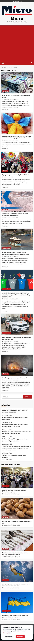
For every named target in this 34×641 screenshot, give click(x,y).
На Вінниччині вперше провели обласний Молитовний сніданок (14, 411)
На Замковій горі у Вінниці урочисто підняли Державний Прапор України (15, 440)
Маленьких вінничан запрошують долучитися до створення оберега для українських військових (16, 137)
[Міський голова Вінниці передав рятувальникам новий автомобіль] (17, 324)
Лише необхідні (8, 636)
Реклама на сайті (17, 1)
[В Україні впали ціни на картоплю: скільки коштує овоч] (17, 508)
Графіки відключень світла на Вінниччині (14, 378)
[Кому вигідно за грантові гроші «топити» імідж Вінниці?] (17, 82)
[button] (2, 63)
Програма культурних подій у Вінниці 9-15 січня (16, 175)
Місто (17, 18)
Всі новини (5, 91)
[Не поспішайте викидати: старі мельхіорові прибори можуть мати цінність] (17, 540)
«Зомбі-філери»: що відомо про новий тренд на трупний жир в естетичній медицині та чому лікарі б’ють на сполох (16, 448)
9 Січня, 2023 (15, 99)
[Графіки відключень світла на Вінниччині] (17, 365)
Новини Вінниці (6, 248)
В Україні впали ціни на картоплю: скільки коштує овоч (14, 418)
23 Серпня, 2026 (16, 494)
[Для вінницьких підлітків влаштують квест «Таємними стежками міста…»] (17, 201)
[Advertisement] (17, 43)
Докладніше (6, 633)
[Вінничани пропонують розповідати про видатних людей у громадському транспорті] (17, 239)
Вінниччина (5, 373)
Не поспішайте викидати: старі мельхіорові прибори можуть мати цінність (15, 425)
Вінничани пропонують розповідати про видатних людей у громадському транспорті (15, 253)
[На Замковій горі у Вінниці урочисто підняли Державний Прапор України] (17, 602)
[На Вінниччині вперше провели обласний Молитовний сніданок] (17, 477)
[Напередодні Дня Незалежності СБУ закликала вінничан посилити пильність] (17, 571)
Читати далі (5, 109)
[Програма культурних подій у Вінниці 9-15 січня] (17, 162)
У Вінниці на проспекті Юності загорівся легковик (14, 456)
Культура (5, 132)
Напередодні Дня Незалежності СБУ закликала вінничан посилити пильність (16, 432)
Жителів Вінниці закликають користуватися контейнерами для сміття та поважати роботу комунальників (16, 295)
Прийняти (20, 636)
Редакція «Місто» (7, 99)
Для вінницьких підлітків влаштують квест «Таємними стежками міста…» (15, 214)
